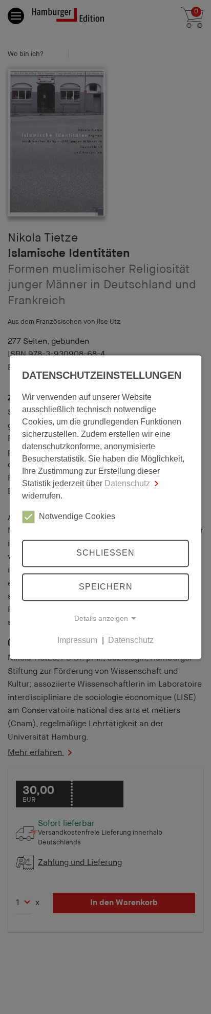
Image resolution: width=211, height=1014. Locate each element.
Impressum (77, 640)
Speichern (106, 586)
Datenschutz (127, 483)
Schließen (105, 553)
